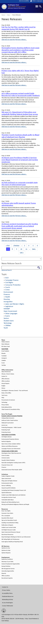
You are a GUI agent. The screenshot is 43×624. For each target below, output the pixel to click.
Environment (8, 292)
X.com (3, 363)
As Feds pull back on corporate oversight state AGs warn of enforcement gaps (20, 184)
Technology (8, 323)
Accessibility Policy (7, 593)
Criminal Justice (6, 458)
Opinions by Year (6, 548)
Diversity (4, 573)
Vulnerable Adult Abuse (8, 499)
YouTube (4, 365)
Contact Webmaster (7, 605)
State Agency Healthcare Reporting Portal (12, 541)
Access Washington (7, 602)
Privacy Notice (5, 404)
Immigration (8, 302)
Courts (7, 287)
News (8, 15)
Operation (4, 278)
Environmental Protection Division (10, 439)
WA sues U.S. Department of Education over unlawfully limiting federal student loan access (20, 113)
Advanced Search (7, 270)
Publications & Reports (7, 525)
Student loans (9, 321)
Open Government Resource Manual (11, 532)
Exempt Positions (6, 566)
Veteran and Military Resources (10, 446)
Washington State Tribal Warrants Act (11, 453)
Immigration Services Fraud (9, 497)
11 (27, 249)
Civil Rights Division (6, 437)
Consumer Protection (13, 285)
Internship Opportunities (8, 571)
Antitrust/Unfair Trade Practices (10, 420)
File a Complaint (6, 515)
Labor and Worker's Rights (14, 304)
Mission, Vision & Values (8, 374)
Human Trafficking (6, 485)
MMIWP (7, 309)
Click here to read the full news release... (14, 39)
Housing (7, 299)
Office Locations (6, 381)
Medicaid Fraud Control (7, 423)
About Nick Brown (6, 371)
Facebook (4, 355)
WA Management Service (8, 568)
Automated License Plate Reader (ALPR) (12, 469)
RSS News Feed (6, 346)
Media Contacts (5, 341)
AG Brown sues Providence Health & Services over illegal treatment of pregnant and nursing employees (20, 160)
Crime (7, 290)
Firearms (7, 294)
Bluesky (3, 353)
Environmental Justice (7, 483)
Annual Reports (5, 383)
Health (7, 297)
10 (21, 249)
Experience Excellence (7, 559)
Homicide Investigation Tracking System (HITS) (13, 462)
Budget (3, 385)
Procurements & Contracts (8, 400)
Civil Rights (9, 282)
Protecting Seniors (6, 432)
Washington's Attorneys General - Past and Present (15, 390)
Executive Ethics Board (7, 518)
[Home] (4, 6)
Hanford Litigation (6, 441)
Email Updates (5, 351)
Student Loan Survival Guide (9, 527)
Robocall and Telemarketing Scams (10, 502)
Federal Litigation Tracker (8, 476)
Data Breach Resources (7, 534)
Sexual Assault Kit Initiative (8, 488)
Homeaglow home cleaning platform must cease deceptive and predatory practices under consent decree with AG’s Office (20, 50)
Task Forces (4, 395)
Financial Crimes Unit (7, 465)
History (3, 388)
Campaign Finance (11, 280)
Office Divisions (5, 378)
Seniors (6, 318)
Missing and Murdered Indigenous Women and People (15, 504)
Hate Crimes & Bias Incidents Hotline (11, 444)
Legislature (9, 306)
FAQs (3, 397)
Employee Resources (7, 596)
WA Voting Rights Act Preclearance (10, 539)
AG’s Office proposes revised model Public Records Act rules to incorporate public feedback (21, 95)
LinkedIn (4, 360)
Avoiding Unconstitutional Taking (10, 522)
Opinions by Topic (6, 550)
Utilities (8, 325)
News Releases (5, 344)
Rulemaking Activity (7, 407)
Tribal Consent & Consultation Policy (11, 409)
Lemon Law (4, 425)
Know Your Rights (6, 511)
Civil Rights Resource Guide (9, 530)
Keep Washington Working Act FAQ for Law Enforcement (16, 537)
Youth (6, 328)
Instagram (4, 358)
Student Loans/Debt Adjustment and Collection (13, 495)
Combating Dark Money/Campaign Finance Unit (14, 490)
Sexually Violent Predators (8, 460)
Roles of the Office (6, 393)
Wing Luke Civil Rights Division (9, 480)
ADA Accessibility (24, 1)
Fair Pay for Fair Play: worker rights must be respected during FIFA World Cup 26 (18, 28)
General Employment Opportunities (11, 564)
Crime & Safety (5, 455)
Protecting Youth (6, 430)
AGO (7, 278)
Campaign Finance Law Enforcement (11, 448)
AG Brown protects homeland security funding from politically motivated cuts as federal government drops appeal (20, 226)
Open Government (10, 311)
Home (3, 15)
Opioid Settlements (6, 492)
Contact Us (4, 376)
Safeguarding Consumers (8, 418)
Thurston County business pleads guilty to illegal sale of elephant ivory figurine (20, 136)
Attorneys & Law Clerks (7, 561)
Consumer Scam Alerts (7, 513)
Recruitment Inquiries (7, 578)
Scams (7, 316)
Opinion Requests (6, 552)
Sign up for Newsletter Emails (9, 520)
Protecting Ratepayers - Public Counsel (11, 427)
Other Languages (37, 1)
